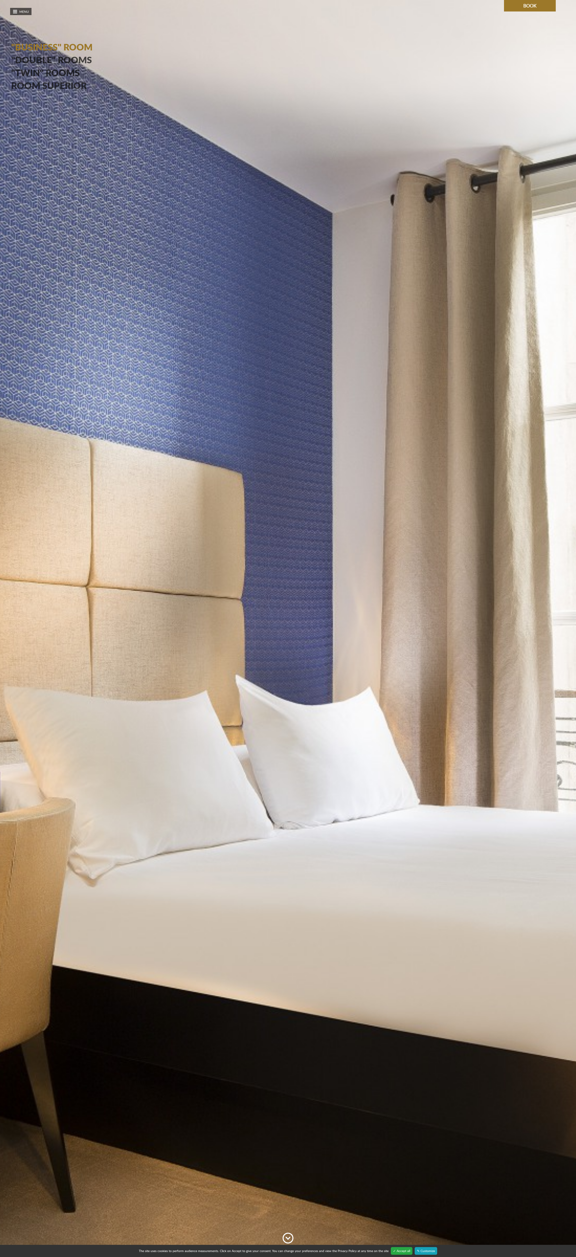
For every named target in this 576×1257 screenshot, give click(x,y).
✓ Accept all (401, 1251)
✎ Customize (426, 1251)
